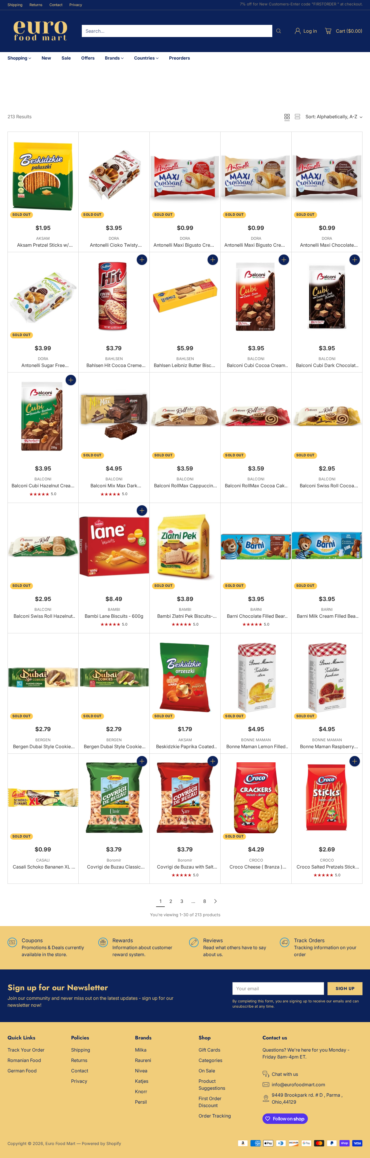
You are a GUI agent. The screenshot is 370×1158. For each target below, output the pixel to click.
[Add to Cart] (142, 260)
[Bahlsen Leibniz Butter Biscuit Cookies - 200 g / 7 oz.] (185, 296)
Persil (141, 1102)
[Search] (278, 31)
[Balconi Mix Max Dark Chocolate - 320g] (114, 417)
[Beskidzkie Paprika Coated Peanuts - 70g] (185, 677)
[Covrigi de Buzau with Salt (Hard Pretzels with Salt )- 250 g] (185, 798)
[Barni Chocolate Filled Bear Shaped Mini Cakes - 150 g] (256, 547)
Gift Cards (209, 1050)
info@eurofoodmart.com (298, 1084)
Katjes (141, 1081)
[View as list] (297, 116)
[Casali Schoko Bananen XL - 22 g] (43, 798)
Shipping (80, 1050)
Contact (79, 1071)
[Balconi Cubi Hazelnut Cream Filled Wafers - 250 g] (43, 417)
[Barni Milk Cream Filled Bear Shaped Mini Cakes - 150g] (327, 547)
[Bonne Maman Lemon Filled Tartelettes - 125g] (256, 677)
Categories (210, 1060)
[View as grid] (287, 116)
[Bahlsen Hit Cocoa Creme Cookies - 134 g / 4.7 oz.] (114, 296)
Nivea (141, 1071)
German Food (22, 1071)
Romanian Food (24, 1060)
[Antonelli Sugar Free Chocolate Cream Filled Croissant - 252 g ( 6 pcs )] (43, 296)
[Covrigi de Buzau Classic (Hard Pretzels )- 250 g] (114, 798)
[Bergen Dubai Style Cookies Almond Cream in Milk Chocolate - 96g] (43, 677)
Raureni (143, 1060)
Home (13, 83)
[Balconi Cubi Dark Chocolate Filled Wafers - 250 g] (327, 296)
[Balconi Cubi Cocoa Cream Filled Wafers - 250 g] (256, 296)
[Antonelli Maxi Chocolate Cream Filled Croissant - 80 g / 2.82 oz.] (327, 176)
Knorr (141, 1091)
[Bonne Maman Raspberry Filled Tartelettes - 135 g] (327, 677)
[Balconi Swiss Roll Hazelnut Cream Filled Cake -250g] (43, 547)
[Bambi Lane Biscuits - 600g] (114, 547)
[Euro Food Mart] (40, 31)
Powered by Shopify (101, 1143)
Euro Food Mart (60, 1143)
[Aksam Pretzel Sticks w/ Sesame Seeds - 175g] (43, 176)
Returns (79, 1060)
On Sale (207, 1071)
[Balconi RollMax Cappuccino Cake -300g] (185, 417)
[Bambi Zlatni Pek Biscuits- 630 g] (185, 547)
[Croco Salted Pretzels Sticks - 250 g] (327, 798)
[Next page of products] (215, 901)
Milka (141, 1050)
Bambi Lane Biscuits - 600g (114, 616)
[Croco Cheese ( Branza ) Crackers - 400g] (256, 798)
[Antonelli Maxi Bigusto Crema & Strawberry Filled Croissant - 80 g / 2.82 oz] (185, 176)
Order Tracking (215, 1116)
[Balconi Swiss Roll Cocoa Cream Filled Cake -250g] (327, 417)
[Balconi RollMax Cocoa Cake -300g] (256, 417)
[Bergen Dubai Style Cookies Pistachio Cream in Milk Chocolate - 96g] (114, 677)
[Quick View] (71, 139)
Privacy (79, 1081)
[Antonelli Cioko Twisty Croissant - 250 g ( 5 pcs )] (114, 176)
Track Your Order (26, 1050)
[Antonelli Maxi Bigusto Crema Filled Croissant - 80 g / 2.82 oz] (256, 176)
